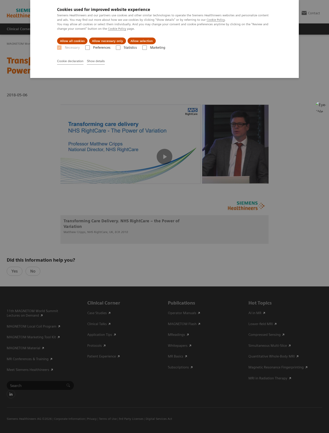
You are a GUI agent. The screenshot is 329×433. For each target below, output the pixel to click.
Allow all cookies (72, 41)
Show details (96, 61)
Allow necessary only (107, 41)
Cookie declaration (70, 61)
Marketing (157, 48)
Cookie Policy (216, 19)
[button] (320, 107)
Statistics (130, 48)
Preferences (101, 48)
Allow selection (141, 41)
